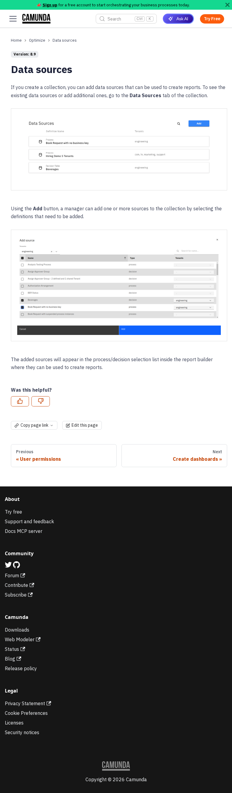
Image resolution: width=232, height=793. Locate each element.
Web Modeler (19, 639)
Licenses (14, 723)
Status (12, 649)
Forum (12, 575)
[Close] (227, 5)
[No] (40, 401)
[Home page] (16, 40)
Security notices (22, 732)
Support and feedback (29, 521)
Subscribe (16, 595)
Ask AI (182, 18)
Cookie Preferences (26, 713)
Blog (10, 659)
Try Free (212, 18)
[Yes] (20, 401)
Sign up (50, 5)
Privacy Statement (25, 703)
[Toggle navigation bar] (13, 18)
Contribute (16, 585)
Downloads (17, 630)
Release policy (21, 668)
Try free (13, 512)
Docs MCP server (23, 531)
